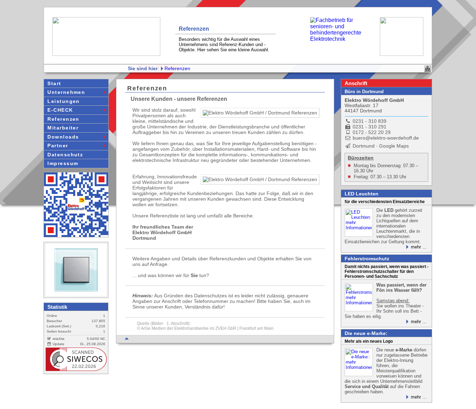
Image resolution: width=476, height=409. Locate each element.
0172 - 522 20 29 (372, 132)
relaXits (58, 339)
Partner (57, 145)
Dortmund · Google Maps (379, 146)
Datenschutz (65, 154)
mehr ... (419, 247)
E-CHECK (60, 110)
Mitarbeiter (62, 128)
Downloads (63, 137)
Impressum (62, 163)
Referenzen (177, 68)
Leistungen (63, 101)
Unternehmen (66, 92)
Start (54, 83)
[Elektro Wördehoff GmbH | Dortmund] (76, 204)
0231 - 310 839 (369, 121)
